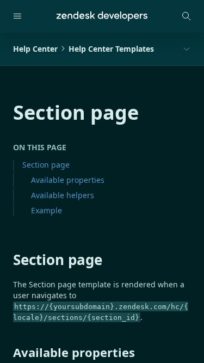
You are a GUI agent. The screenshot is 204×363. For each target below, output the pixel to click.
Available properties (67, 180)
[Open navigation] (17, 16)
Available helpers (62, 195)
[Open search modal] (186, 16)
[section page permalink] (7, 259)
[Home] (102, 16)
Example (46, 210)
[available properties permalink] (7, 352)
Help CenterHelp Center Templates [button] (83, 49)
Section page (46, 164)
